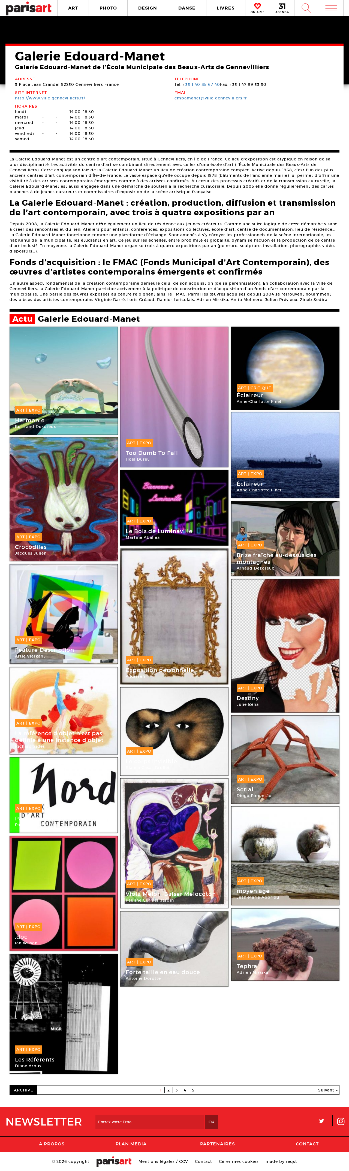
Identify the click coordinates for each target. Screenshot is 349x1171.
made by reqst (281, 1161)
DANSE (186, 8)
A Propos (52, 1143)
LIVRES (225, 8)
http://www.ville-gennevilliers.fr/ (50, 98)
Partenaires (217, 1143)
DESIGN (147, 8)
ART (73, 8)
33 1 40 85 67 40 (202, 84)
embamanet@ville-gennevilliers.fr (210, 98)
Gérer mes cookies (239, 1161)
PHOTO (108, 8)
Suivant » (328, 1090)
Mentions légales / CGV (163, 1161)
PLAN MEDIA (131, 1143)
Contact (307, 1143)
